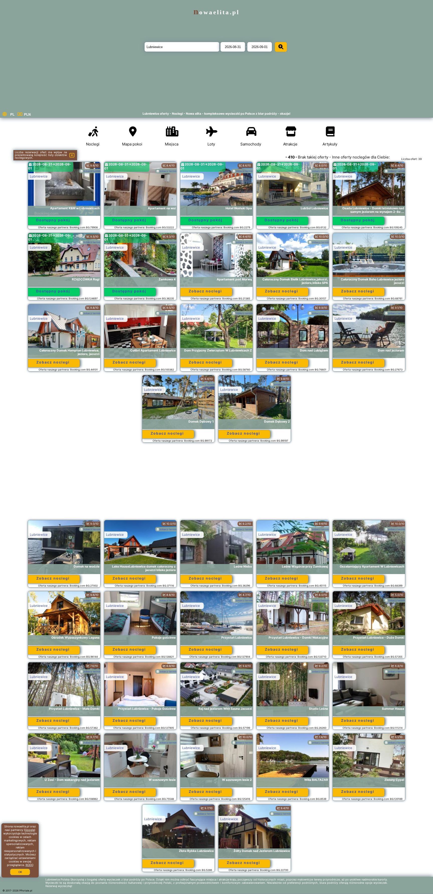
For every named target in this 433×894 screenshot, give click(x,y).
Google (29, 830)
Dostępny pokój (53, 220)
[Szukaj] (281, 47)
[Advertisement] (216, 484)
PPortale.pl (25, 890)
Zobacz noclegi (205, 291)
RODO (29, 865)
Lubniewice (39, 176)
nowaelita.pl (216, 12)
